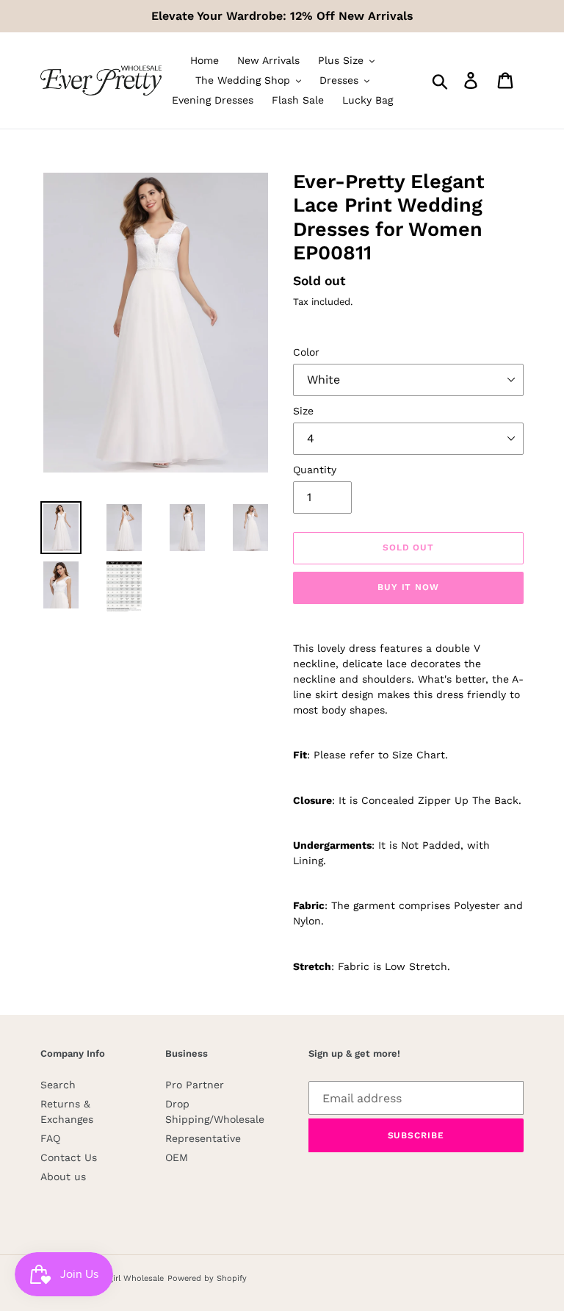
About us (63, 1176)
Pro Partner (194, 1085)
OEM (176, 1157)
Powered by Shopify (207, 1278)
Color (306, 352)
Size (303, 411)
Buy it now (408, 587)
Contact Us (68, 1157)
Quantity (314, 469)
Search (58, 1085)
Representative (203, 1138)
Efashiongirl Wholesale (119, 1278)
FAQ (50, 1138)
